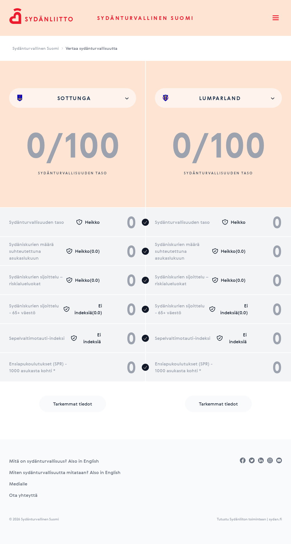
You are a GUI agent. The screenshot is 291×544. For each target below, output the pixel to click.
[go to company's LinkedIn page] (261, 460)
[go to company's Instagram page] (270, 460)
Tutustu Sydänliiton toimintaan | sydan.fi (249, 519)
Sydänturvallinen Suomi (145, 18)
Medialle (18, 484)
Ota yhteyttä (23, 495)
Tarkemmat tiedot (72, 404)
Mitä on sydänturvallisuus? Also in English (54, 461)
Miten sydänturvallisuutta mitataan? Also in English (64, 472)
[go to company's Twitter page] (252, 460)
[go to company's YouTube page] (279, 460)
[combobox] (72, 98)
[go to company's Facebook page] (243, 460)
